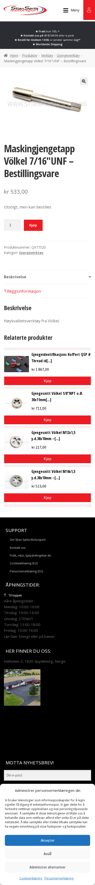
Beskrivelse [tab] (15, 277)
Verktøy (47, 55)
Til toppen (15, 595)
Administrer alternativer (47, 867)
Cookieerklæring (30, 878)
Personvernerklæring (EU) (26, 571)
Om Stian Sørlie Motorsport (28, 540)
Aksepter (48, 840)
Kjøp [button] (47, 380)
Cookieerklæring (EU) (24, 563)
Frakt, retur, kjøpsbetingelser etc (30, 555)
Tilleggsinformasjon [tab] (22, 291)
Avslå (47, 853)
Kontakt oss (17, 548)
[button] (84, 81)
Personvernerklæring (59, 878)
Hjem (14, 55)
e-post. (70, 35)
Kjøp (33, 225)
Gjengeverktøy (68, 55)
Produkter (30, 55)
